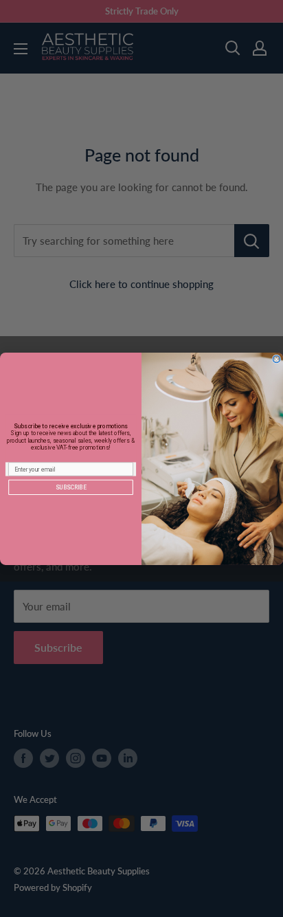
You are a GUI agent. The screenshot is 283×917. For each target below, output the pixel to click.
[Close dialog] (276, 359)
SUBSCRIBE (71, 486)
